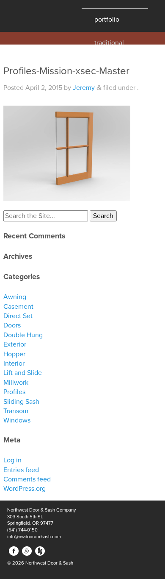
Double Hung (23, 335)
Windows (16, 420)
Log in (12, 460)
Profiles (14, 392)
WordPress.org (24, 488)
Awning (14, 297)
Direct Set (18, 316)
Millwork (15, 382)
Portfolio (106, 19)
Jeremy (84, 88)
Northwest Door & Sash (34, 16)
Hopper (14, 354)
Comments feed (27, 479)
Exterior (14, 344)
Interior (14, 363)
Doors (12, 325)
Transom (15, 411)
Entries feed (21, 470)
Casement (18, 306)
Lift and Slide (22, 373)
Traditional (109, 42)
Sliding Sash (21, 401)
